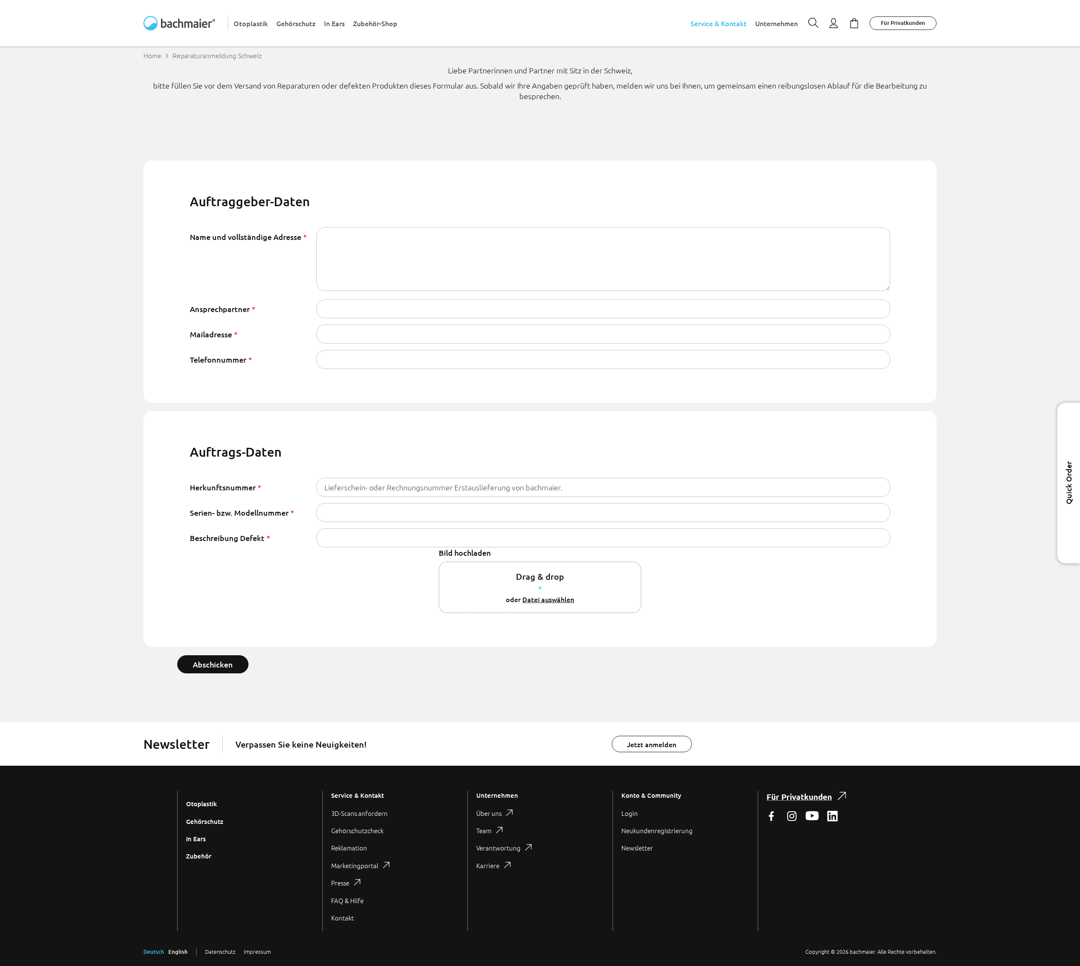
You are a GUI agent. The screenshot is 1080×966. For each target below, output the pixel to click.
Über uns (489, 813)
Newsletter (637, 847)
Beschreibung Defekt (227, 538)
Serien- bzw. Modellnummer (239, 512)
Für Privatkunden (903, 23)
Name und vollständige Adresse (245, 237)
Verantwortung (498, 847)
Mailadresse (211, 334)
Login (629, 813)
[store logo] (185, 23)
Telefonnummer (218, 359)
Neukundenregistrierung (657, 830)
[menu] (515, 23)
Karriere (488, 865)
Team (483, 830)
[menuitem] (251, 23)
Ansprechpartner (220, 309)
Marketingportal (354, 865)
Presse (340, 882)
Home (152, 55)
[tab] (394, 861)
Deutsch (153, 951)
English (178, 951)
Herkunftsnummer (223, 487)
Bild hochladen (465, 552)
